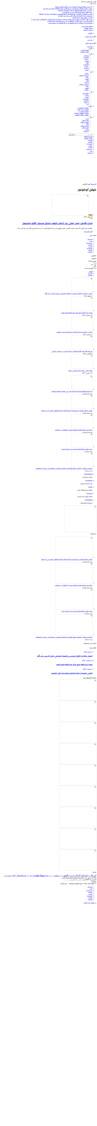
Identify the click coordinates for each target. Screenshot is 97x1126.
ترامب (56, 875)
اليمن (65, 875)
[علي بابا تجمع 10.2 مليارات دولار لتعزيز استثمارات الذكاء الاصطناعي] (77, 848)
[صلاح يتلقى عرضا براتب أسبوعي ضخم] (82, 368)
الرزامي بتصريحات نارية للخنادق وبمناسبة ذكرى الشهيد (74, 332)
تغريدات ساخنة (84, 75)
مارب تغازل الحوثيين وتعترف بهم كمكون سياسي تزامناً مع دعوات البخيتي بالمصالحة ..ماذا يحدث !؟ (61, 19)
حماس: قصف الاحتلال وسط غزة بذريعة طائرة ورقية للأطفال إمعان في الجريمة (67, 8)
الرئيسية (89, 46)
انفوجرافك (85, 120)
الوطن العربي (84, 50)
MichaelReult (88, 474)
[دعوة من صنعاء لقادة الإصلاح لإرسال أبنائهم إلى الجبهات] (82, 427)
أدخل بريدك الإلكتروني (89, 879)
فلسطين (19, 876)
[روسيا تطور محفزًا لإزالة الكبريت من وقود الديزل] (82, 447)
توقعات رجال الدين (83, 109)
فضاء (87, 97)
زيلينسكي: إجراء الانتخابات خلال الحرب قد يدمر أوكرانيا (75, 16)
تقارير (90, 54)
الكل (87, 63)
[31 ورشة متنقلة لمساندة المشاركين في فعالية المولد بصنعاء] (82, 389)
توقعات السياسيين (83, 108)
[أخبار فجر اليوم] (90, 36)
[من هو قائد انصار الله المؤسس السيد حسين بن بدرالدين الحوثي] (82, 349)
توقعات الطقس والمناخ (81, 113)
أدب (87, 104)
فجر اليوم (64, 883)
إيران (77, 875)
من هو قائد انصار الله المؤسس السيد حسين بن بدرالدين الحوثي (72, 351)
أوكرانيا (89, 875)
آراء (91, 72)
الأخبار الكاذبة (84, 52)
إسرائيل (84, 875)
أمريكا (93, 875)
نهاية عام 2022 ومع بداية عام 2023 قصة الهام (76, 312)
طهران (36, 875)
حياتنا (87, 95)
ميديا (91, 117)
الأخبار (90, 48)
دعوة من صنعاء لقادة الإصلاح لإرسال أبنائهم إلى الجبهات (75, 10)
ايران (61, 875)
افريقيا (87, 82)
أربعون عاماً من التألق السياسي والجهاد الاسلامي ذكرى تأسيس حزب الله (68, 293)
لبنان (14, 875)
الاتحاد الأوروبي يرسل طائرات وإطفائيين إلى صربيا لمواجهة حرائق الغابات (69, 21)
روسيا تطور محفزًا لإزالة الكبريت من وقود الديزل (77, 12)
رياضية (86, 59)
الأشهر (90, 271)
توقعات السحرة (84, 111)
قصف (87, 79)
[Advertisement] (48, 169)
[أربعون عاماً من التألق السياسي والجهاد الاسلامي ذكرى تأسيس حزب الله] (82, 291)
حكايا (87, 77)
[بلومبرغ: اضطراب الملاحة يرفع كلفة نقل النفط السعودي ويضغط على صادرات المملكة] (82, 466)
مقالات (86, 73)
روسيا (47, 876)
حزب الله (52, 875)
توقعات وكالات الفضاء (82, 115)
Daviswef (89, 493)
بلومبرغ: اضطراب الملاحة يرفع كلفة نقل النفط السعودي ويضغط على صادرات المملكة (65, 14)
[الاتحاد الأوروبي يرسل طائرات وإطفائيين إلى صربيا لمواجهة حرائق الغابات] (77, 763)
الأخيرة (90, 273)
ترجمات (86, 102)
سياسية (86, 55)
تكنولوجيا (86, 99)
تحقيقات (86, 100)
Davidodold (88, 480)
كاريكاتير (86, 131)
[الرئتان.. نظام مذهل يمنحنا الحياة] (77, 785)
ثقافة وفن (85, 93)
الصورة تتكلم (85, 122)
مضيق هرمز (8, 875)
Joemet (90, 487)
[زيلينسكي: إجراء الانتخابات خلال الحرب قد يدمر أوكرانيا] (77, 827)
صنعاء (42, 875)
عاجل (30, 875)
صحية (87, 61)
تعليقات (90, 275)
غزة (24, 875)
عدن (27, 875)
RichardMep (88, 500)
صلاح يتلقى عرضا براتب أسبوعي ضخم (80, 370)
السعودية (71, 875)
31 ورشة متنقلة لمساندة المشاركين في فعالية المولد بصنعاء (73, 7)
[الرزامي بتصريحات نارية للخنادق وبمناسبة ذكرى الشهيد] (82, 330)
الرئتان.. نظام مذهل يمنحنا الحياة (82, 17)
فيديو (87, 118)
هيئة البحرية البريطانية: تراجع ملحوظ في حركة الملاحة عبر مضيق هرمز (70, 23)
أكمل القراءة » (87, 231)
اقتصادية (86, 57)
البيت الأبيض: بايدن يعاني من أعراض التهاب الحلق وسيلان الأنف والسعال (57, 223)
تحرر (91, 91)
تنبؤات (90, 106)
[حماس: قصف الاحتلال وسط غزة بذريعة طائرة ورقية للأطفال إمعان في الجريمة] (82, 408)
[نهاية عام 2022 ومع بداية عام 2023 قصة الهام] (82, 310)
